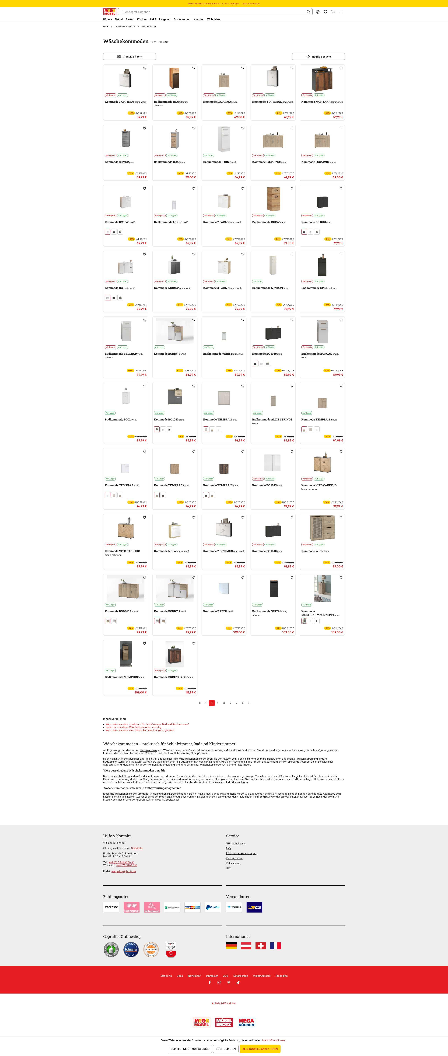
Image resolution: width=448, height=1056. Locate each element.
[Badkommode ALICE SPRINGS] (273, 397)
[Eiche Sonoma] (107, 621)
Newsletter (194, 975)
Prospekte (282, 975)
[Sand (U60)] (206, 429)
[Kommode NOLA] (175, 528)
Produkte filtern (132, 56)
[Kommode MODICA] (175, 265)
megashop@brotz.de (123, 871)
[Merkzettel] (325, 11)
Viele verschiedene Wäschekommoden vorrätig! (134, 727)
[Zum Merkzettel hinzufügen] (144, 68)
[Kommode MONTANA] (322, 79)
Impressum (212, 975)
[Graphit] (317, 621)
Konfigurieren (226, 1048)
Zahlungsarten (234, 858)
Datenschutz (240, 975)
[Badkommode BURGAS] (322, 331)
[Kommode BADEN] (224, 588)
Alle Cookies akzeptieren (260, 1048)
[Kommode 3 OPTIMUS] (125, 79)
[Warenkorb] (333, 11)
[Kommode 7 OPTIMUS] (224, 528)
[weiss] (107, 232)
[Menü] (341, 11)
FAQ (228, 848)
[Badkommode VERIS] (224, 331)
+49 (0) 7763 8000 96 (121, 862)
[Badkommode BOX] (175, 139)
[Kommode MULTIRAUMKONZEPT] (322, 588)
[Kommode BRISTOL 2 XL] (175, 654)
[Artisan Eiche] (157, 495)
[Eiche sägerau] (304, 621)
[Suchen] (308, 12)
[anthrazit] (114, 232)
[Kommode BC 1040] (125, 199)
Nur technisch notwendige (189, 1048)
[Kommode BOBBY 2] (125, 588)
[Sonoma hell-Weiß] (114, 621)
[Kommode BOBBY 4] (175, 331)
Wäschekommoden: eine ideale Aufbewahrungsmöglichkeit (140, 730)
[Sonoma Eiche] (212, 429)
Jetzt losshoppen (251, 3)
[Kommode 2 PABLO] (224, 199)
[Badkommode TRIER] (224, 139)
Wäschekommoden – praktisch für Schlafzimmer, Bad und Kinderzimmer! (147, 724)
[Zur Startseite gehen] (109, 11)
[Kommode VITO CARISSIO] (322, 462)
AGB (225, 975)
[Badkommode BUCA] (273, 199)
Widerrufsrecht (261, 975)
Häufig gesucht (321, 56)
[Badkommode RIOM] (175, 79)
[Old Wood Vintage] (163, 495)
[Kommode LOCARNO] (224, 79)
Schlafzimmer (325, 761)
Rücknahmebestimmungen (241, 853)
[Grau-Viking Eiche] (120, 232)
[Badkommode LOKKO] (175, 199)
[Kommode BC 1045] (273, 462)
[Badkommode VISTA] (273, 588)
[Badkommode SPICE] (322, 265)
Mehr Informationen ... (274, 1040)
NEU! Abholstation (236, 843)
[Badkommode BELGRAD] (125, 331)
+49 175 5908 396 (126, 865)
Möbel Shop (122, 776)
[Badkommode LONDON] (273, 265)
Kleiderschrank (148, 750)
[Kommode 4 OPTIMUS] (273, 79)
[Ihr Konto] (318, 11)
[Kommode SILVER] (125, 139)
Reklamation (233, 863)
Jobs (180, 975)
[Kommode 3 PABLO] (224, 265)
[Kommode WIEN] (322, 528)
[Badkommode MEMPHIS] (125, 654)
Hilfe (228, 867)
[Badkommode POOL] (125, 397)
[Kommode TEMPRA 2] (224, 397)
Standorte (137, 848)
